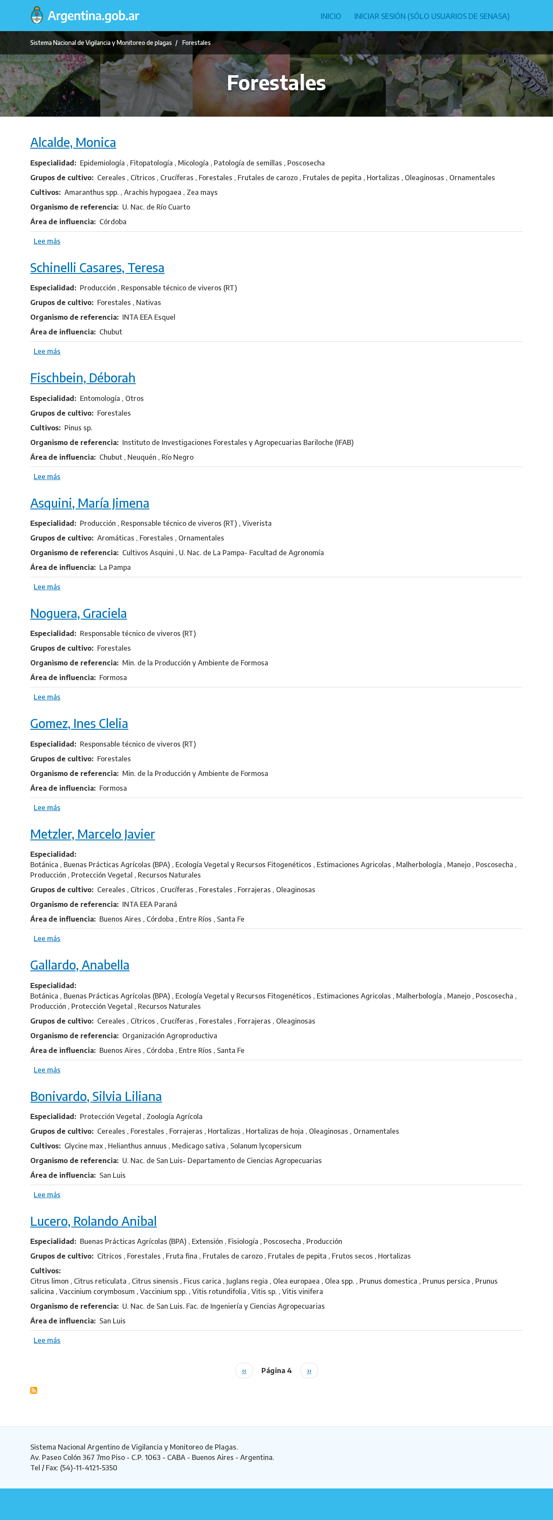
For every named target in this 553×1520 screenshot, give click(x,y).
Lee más (47, 241)
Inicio (331, 16)
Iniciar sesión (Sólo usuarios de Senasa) (432, 16)
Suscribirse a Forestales (33, 1390)
